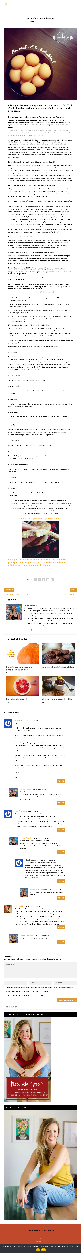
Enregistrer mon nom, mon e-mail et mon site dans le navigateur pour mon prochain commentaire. (39, 987)
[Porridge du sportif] (22, 686)
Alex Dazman (20, 811)
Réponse (61, 781)
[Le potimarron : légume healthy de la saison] (22, 653)
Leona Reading (30, 605)
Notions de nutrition (41, 22)
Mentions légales (40, 1241)
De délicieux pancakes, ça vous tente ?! (40, 518)
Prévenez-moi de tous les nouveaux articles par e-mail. (25, 995)
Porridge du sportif (16, 699)
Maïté (17, 721)
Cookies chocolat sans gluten (58, 667)
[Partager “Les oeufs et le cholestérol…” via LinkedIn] (44, 580)
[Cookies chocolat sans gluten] (58, 653)
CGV (40, 1238)
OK (38, 1250)
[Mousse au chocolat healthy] (58, 686)
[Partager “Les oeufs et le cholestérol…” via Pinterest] (39, 580)
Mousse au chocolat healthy (57, 699)
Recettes (52, 22)
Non (43, 1250)
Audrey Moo (20, 906)
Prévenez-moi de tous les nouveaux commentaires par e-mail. (27, 991)
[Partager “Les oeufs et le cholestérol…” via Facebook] (35, 580)
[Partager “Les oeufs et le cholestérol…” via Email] (48, 580)
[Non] (78, 1248)
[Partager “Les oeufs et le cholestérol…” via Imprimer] (52, 580)
